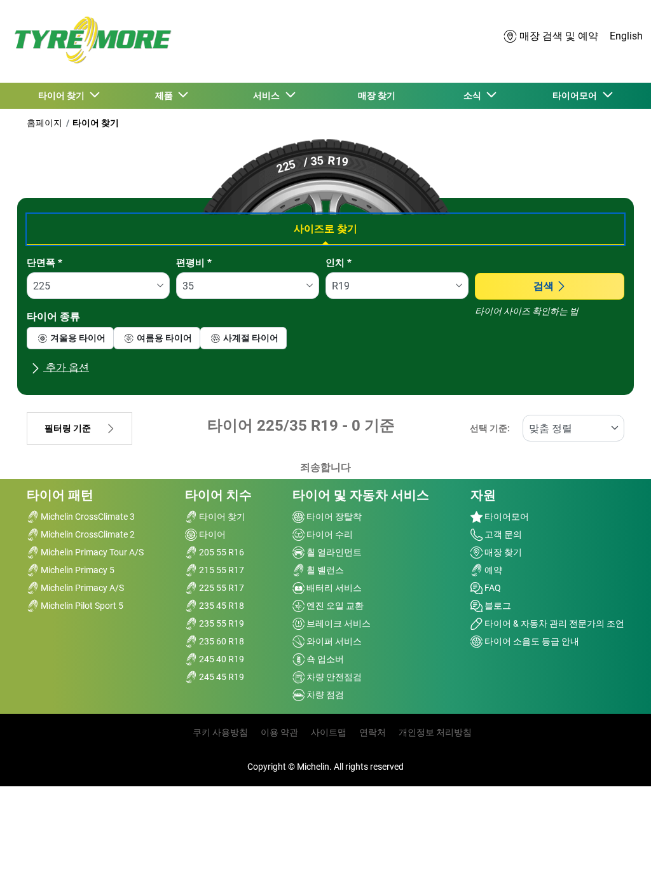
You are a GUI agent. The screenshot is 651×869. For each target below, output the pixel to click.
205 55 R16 (220, 552)
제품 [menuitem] (166, 95)
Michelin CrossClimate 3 (87, 516)
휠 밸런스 (324, 570)
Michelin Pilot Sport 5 (81, 606)
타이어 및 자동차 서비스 (360, 495)
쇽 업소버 (324, 659)
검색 (543, 286)
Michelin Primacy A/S (81, 588)
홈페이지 (44, 123)
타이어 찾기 (95, 123)
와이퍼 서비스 (333, 641)
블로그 (497, 606)
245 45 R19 (220, 677)
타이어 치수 (218, 495)
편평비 (194, 262)
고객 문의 (502, 534)
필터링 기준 (68, 428)
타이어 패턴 (60, 495)
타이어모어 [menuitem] (576, 95)
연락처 (372, 732)
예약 (492, 570)
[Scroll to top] (617, 842)
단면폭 (44, 262)
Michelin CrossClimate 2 (87, 534)
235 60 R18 (220, 641)
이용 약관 (279, 732)
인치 (339, 262)
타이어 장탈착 (333, 516)
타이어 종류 (53, 316)
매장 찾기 (502, 552)
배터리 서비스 (333, 588)
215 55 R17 (220, 570)
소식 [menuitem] (474, 95)
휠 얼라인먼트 (333, 552)
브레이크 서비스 (338, 623)
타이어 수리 (329, 534)
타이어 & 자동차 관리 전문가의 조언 (553, 623)
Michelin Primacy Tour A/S (91, 552)
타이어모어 (506, 516)
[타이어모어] (89, 41)
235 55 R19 (220, 623)
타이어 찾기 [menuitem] (63, 95)
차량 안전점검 (333, 677)
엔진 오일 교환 (334, 606)
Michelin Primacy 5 (76, 570)
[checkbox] (70, 338)
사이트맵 (328, 732)
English (626, 36)
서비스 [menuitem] (268, 95)
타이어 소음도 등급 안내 (531, 641)
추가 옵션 (66, 367)
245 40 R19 (220, 659)
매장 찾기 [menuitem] (376, 95)
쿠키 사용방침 (220, 732)
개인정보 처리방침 (435, 732)
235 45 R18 (220, 606)
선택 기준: (490, 428)
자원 (483, 495)
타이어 (211, 534)
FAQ (492, 588)
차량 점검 (324, 695)
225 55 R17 (220, 588)
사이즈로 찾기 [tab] (325, 229)
